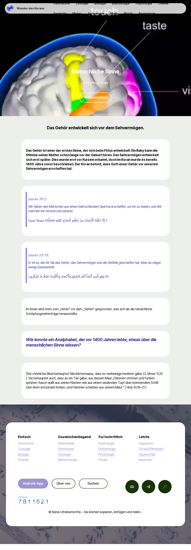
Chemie (23, 460)
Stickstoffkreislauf (151, 449)
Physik (102, 460)
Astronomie (66, 449)
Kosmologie (106, 443)
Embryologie (107, 449)
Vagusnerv (146, 443)
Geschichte (26, 443)
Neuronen (145, 460)
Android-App (33, 483)
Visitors (23, 497)
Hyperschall (147, 454)
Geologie (64, 454)
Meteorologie (67, 460)
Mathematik (66, 443)
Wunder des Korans (30, 8)
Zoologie (24, 449)
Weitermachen (95, 97)
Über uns (64, 483)
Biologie (23, 454)
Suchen (93, 483)
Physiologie (106, 454)
